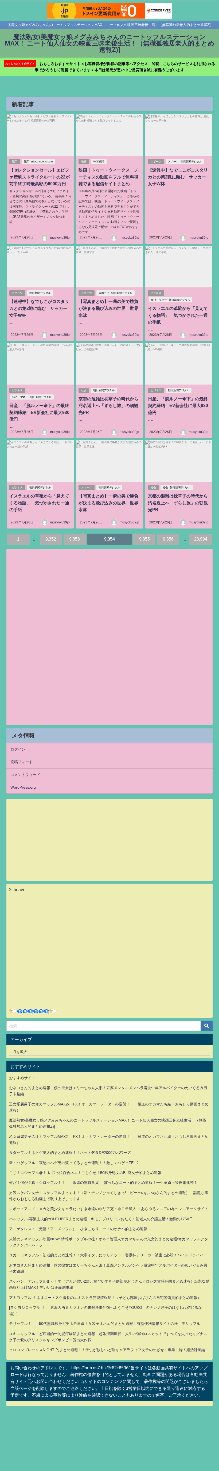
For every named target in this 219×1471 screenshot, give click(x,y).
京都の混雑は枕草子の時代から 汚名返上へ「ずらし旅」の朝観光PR (111, 406)
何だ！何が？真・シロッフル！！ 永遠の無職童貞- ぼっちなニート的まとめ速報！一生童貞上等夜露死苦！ (103, 1182)
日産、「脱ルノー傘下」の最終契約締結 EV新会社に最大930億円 (39, 412)
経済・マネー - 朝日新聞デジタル (170, 300)
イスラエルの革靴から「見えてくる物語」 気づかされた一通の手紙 (178, 315)
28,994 (200, 539)
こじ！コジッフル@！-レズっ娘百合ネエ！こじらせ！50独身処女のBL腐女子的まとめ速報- (86, 1172)
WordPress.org (23, 787)
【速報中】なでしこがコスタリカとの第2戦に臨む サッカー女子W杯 (178, 177)
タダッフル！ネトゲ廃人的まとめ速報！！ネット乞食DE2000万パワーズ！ (72, 1152)
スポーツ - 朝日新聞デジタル (185, 161)
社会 (84, 390)
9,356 (168, 539)
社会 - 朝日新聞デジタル (177, 487)
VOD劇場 (98, 161)
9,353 (74, 539)
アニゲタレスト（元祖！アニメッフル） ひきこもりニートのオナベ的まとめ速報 (78, 1229)
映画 (84, 161)
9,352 (50, 539)
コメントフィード (25, 775)
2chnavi (16, 889)
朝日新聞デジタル (40, 293)
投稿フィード (21, 762)
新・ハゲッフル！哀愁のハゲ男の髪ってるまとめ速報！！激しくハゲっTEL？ (74, 1163)
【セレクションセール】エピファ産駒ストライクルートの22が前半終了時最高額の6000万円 (39, 177)
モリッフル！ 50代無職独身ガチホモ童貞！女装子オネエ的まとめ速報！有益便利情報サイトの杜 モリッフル (104, 1323)
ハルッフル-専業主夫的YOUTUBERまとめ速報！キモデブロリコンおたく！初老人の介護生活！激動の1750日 (101, 1219)
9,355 (144, 539)
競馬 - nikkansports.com (38, 161)
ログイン (17, 749)
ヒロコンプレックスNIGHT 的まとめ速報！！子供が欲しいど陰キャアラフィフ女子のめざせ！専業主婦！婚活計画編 (107, 1350)
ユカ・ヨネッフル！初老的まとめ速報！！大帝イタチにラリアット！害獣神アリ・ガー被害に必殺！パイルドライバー (108, 1255)
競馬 (14, 161)
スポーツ (156, 161)
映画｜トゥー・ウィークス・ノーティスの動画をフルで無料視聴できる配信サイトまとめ (108, 177)
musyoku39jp (60, 237)
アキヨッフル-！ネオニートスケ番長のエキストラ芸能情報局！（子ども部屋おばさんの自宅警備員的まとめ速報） (105, 1297)
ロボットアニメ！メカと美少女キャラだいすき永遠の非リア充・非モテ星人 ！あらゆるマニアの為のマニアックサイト (108, 1209)
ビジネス (156, 293)
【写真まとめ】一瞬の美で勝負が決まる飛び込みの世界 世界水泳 (108, 308)
